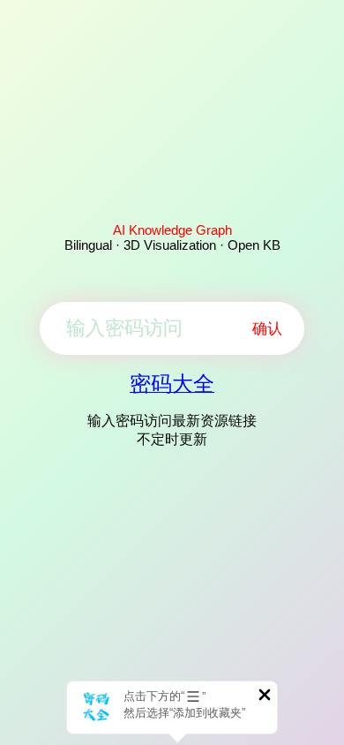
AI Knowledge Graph (172, 229)
